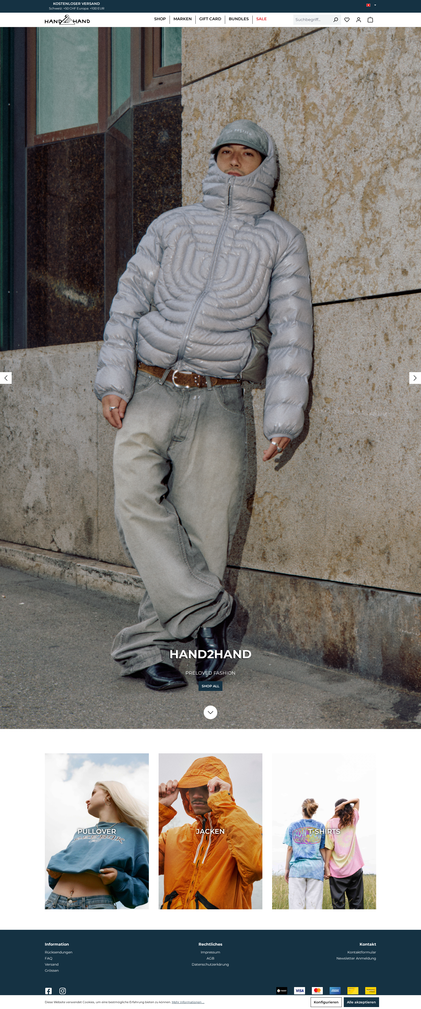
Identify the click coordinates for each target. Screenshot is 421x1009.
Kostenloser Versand (76, 3)
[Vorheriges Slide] (6, 378)
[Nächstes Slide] (415, 378)
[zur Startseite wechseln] (67, 20)
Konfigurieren (326, 1002)
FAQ (48, 958)
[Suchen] (335, 20)
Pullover (96, 831)
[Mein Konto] (358, 20)
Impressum (210, 952)
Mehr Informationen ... (188, 1002)
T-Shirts (324, 831)
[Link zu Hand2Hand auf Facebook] (49, 992)
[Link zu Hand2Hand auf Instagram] (62, 992)
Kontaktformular (361, 952)
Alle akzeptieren (361, 1002)
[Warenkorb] (370, 20)
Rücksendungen (58, 952)
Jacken (210, 831)
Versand (51, 964)
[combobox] (311, 20)
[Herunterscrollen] (210, 712)
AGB (210, 958)
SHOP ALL (210, 686)
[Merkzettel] (347, 20)
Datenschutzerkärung (210, 964)
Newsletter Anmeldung (356, 958)
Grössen (52, 970)
